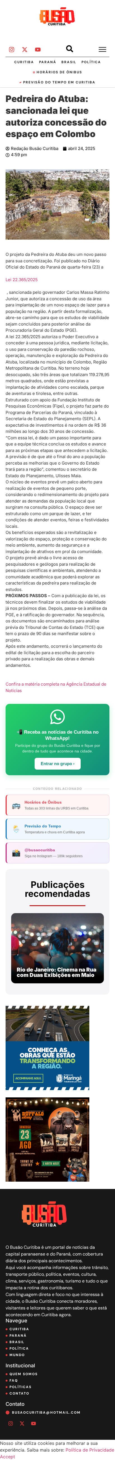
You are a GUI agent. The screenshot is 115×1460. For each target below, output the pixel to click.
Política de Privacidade (90, 1450)
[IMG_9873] (47, 1180)
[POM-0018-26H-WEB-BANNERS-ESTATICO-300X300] (47, 1088)
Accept (7, 1456)
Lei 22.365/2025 (22, 279)
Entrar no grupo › (58, 763)
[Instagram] (11, 50)
